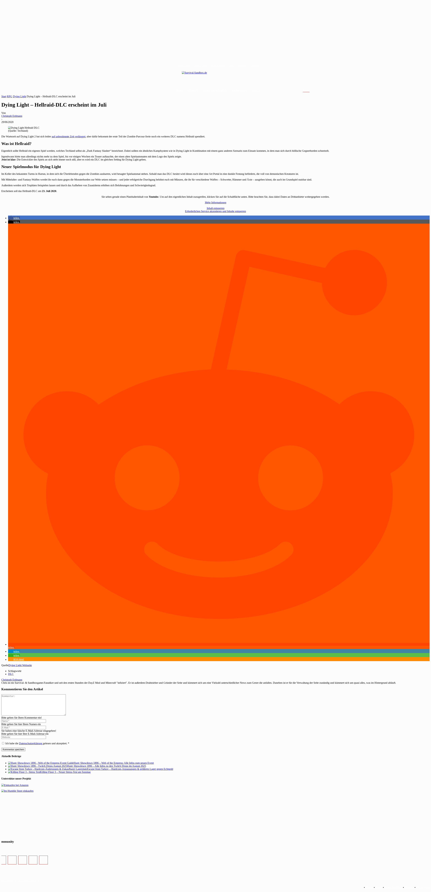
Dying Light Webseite (20, 665)
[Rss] (43, 860)
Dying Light (19, 96)
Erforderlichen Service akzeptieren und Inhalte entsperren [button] (215, 211)
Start (3, 96)
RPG (9, 96)
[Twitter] (22, 860)
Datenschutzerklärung (31, 743)
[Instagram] (12, 860)
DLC (11, 674)
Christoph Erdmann (11, 116)
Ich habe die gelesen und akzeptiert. (37, 743)
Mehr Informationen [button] (215, 202)
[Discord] (33, 860)
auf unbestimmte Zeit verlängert (68, 136)
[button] (310, 91)
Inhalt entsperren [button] (215, 208)
